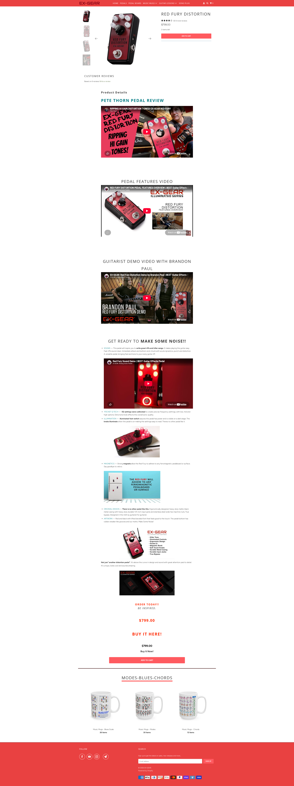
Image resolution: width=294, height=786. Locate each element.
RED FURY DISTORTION (186, 14)
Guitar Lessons (167, 3)
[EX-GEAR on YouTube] (90, 756)
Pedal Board (135, 3)
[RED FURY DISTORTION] (123, 38)
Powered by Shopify (145, 771)
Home (115, 3)
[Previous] (96, 38)
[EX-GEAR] (89, 3)
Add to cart (147, 660)
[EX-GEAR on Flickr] (101, 756)
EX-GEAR (147, 768)
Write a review (104, 81)
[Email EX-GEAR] (106, 756)
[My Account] (204, 3)
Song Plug (184, 3)
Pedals (123, 3)
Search (142, 749)
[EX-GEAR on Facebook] (82, 756)
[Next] (150, 38)
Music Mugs (149, 3)
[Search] (207, 3)
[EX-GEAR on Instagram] (97, 756)
